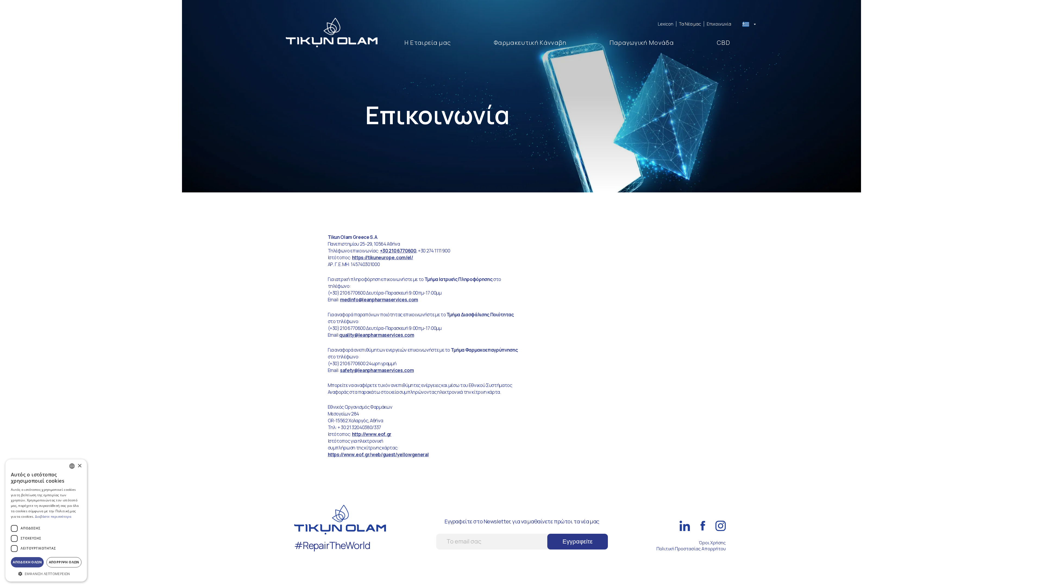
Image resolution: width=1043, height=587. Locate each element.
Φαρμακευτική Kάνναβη (530, 43)
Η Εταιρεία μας (427, 43)
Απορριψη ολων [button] (64, 562)
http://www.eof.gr (371, 434)
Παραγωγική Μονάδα (642, 43)
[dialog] (46, 520)
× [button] (79, 466)
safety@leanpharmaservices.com (377, 370)
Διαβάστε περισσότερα (53, 516)
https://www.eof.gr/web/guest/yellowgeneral (378, 454)
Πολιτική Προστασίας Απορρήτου (691, 549)
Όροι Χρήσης (712, 543)
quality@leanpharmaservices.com (376, 335)
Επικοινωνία (719, 24)
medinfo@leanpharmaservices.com (379, 299)
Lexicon (665, 24)
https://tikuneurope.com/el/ (382, 257)
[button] (46, 573)
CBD (723, 43)
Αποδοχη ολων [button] (27, 562)
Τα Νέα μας (690, 24)
